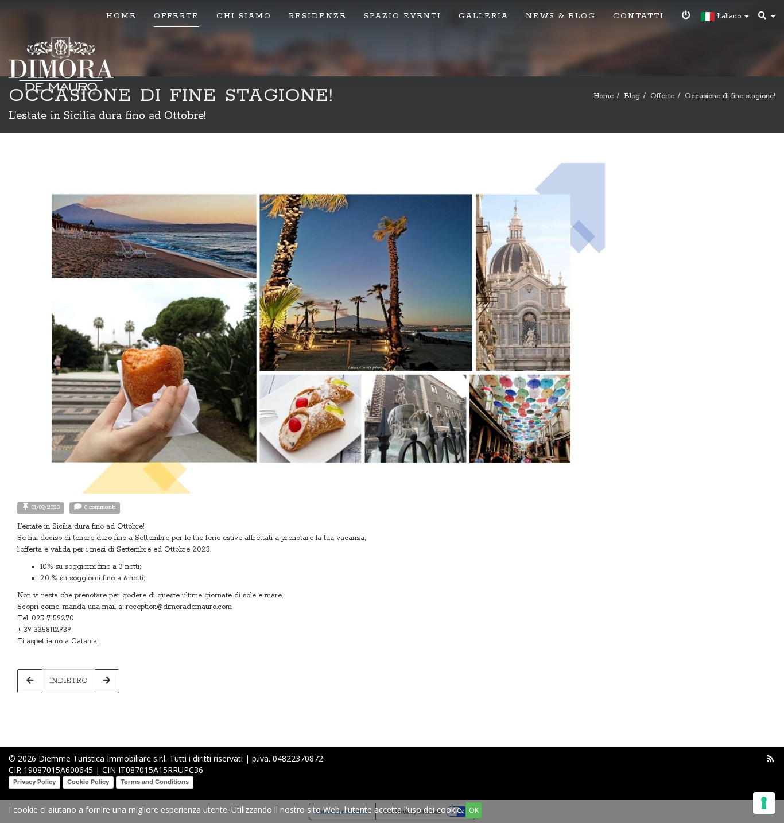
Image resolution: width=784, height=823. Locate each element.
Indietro (68, 681)
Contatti (638, 16)
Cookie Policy (88, 782)
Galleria (484, 16)
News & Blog (561, 16)
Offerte (176, 16)
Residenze (318, 16)
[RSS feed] (770, 758)
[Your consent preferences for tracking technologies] (764, 803)
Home (121, 16)
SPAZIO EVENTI (402, 16)
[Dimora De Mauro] (61, 67)
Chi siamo (243, 16)
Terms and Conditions (155, 782)
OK (474, 810)
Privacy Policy (34, 782)
